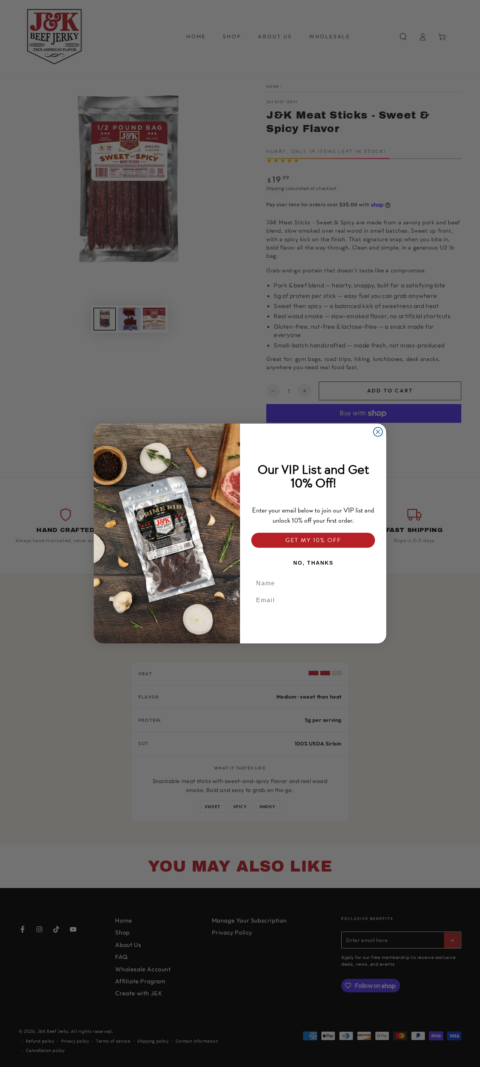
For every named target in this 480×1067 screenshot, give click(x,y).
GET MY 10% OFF (313, 540)
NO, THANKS (313, 563)
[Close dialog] (378, 431)
